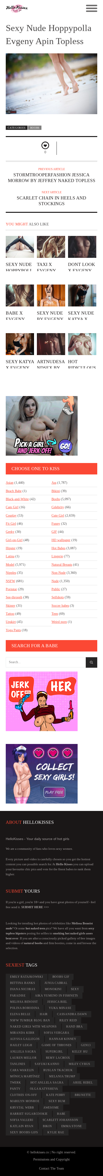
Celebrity (58, 507)
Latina (10, 556)
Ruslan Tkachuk (58, 1070)
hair (44, 1014)
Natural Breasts (62, 564)
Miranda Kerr (22, 1032)
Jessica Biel (57, 1001)
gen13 (86, 1045)
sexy (75, 989)
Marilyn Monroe (25, 1101)
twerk (15, 1082)
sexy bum (57, 1101)
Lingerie (57, 556)
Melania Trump (62, 1076)
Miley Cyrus (79, 1064)
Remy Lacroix (58, 1057)
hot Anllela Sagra (47, 1082)
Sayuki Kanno (47, 1064)
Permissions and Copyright (51, 1159)
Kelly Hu (80, 1051)
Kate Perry (55, 1095)
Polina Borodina (25, 1008)
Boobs (35, 127)
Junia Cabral (56, 983)
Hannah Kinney (62, 1039)
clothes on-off (23, 1095)
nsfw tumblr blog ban (30, 1020)
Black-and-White (17, 499)
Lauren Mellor (23, 1057)
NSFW (10, 581)
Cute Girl (58, 515)
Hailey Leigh (21, 1045)
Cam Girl (12, 507)
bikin (47, 1126)
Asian (9, 482)
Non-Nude (59, 573)
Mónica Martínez (25, 1076)
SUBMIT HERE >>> (35, 907)
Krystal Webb (22, 1107)
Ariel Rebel (83, 1082)
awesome (51, 1107)
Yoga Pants (13, 630)
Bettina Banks (22, 983)
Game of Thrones (57, 1045)
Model (10, 564)
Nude (55, 581)
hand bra (74, 1026)
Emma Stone (71, 1126)
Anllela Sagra (23, 1051)
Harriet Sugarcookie (29, 1113)
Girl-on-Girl (14, 540)
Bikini (56, 491)
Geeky (10, 532)
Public (56, 589)
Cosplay (11, 515)
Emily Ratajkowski (26, 976)
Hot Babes (58, 548)
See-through (14, 597)
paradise (18, 995)
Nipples (11, 573)
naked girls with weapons (33, 1026)
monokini (53, 989)
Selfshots (58, 597)
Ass (54, 482)
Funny (56, 523)
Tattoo (10, 614)
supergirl (54, 1051)
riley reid (68, 1020)
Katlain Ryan (22, 1126)
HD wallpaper (61, 540)
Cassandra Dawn (72, 1014)
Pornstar (11, 589)
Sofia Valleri (21, 1120)
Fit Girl (11, 523)
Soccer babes (60, 605)
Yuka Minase (60, 1008)
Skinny (10, 605)
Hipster (11, 548)
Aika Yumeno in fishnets (56, 995)
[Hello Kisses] (40, 8)
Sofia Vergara (56, 1032)
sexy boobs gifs (24, 1132)
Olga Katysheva (44, 1088)
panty (15, 1088)
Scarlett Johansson (61, 1120)
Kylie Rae (55, 1132)
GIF (54, 532)
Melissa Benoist (24, 1001)
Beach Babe (14, 491)
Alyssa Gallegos (25, 1039)
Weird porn (59, 622)
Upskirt (11, 622)
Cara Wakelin (22, 1070)
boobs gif (60, 976)
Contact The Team (51, 1168)
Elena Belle (20, 1014)
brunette (83, 1095)
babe (61, 1113)
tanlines (17, 1064)
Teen (55, 614)
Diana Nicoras (22, 989)
